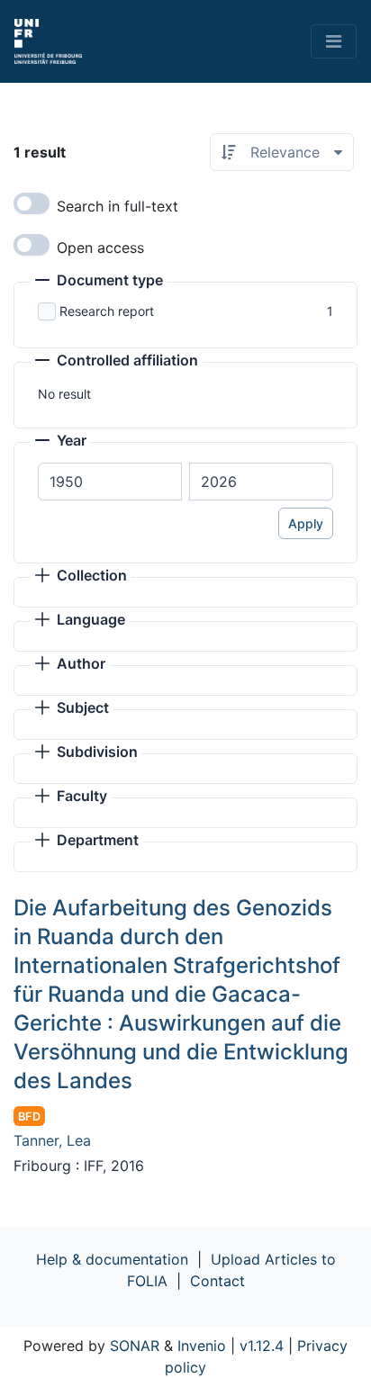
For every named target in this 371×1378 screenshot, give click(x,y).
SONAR (134, 1346)
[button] (99, 281)
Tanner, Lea (52, 1140)
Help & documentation (112, 1259)
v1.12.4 (262, 1346)
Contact (217, 1281)
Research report (106, 311)
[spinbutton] (110, 481)
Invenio (201, 1346)
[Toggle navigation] (334, 41)
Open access (100, 248)
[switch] (32, 203)
